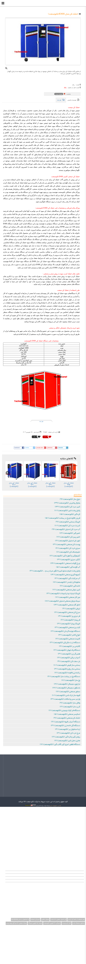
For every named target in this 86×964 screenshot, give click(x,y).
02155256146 (76, 831)
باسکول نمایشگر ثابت (78, 923)
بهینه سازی (52, 806)
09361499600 (76, 819)
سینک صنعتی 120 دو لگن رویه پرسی (16, 923)
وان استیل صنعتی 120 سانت (58, 919)
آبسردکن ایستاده (35, 919)
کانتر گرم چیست (66, 923)
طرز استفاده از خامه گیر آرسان (76, 919)
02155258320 (75, 827)
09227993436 (75, 823)
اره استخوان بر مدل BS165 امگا (20, 919)
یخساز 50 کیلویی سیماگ (35, 923)
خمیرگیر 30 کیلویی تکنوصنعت (52, 923)
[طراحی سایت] (30, 806)
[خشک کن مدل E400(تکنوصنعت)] (43, 41)
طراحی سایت (58, 806)
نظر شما (41, 421)
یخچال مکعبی (45, 919)
